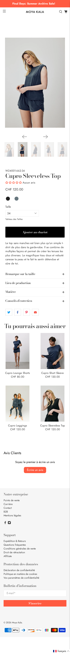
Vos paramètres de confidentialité (21, 578)
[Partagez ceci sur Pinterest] (26, 312)
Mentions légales (12, 515)
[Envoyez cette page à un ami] (35, 312)
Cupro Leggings (17, 425)
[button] (13, 183)
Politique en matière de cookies (20, 574)
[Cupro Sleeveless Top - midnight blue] (35, 83)
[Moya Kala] (35, 12)
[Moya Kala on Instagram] (9, 523)
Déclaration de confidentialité (19, 570)
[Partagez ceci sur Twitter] (8, 312)
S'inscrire (35, 603)
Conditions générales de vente (20, 548)
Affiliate (8, 556)
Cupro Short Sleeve (52, 373)
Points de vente (12, 500)
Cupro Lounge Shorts (17, 373)
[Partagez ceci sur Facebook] (17, 312)
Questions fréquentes (15, 545)
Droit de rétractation (14, 552)
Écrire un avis (35, 470)
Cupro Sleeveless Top (52, 425)
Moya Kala (17, 622)
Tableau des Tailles (14, 219)
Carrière (8, 504)
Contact (8, 508)
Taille (8, 207)
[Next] (45, 136)
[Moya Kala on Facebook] (5, 523)
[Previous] (24, 136)
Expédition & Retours (15, 541)
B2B (6, 511)
